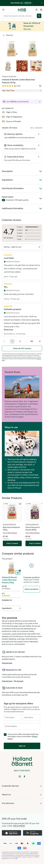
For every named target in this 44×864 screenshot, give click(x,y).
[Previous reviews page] (4, 341)
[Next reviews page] (39, 341)
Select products (31, 589)
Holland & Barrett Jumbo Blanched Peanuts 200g (9, 580)
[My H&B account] (36, 9)
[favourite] (20, 504)
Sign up (22, 746)
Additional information (12, 208)
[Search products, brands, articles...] (39, 16)
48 (32, 341)
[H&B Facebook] (24, 776)
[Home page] (22, 9)
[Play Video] (32, 49)
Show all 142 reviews (22, 348)
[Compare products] (31, 566)
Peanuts (9, 35)
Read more (8, 329)
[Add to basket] (18, 572)
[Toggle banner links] (42, 3)
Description (7, 171)
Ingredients (7, 180)
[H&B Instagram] (19, 776)
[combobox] (19, 16)
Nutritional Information (13, 188)
